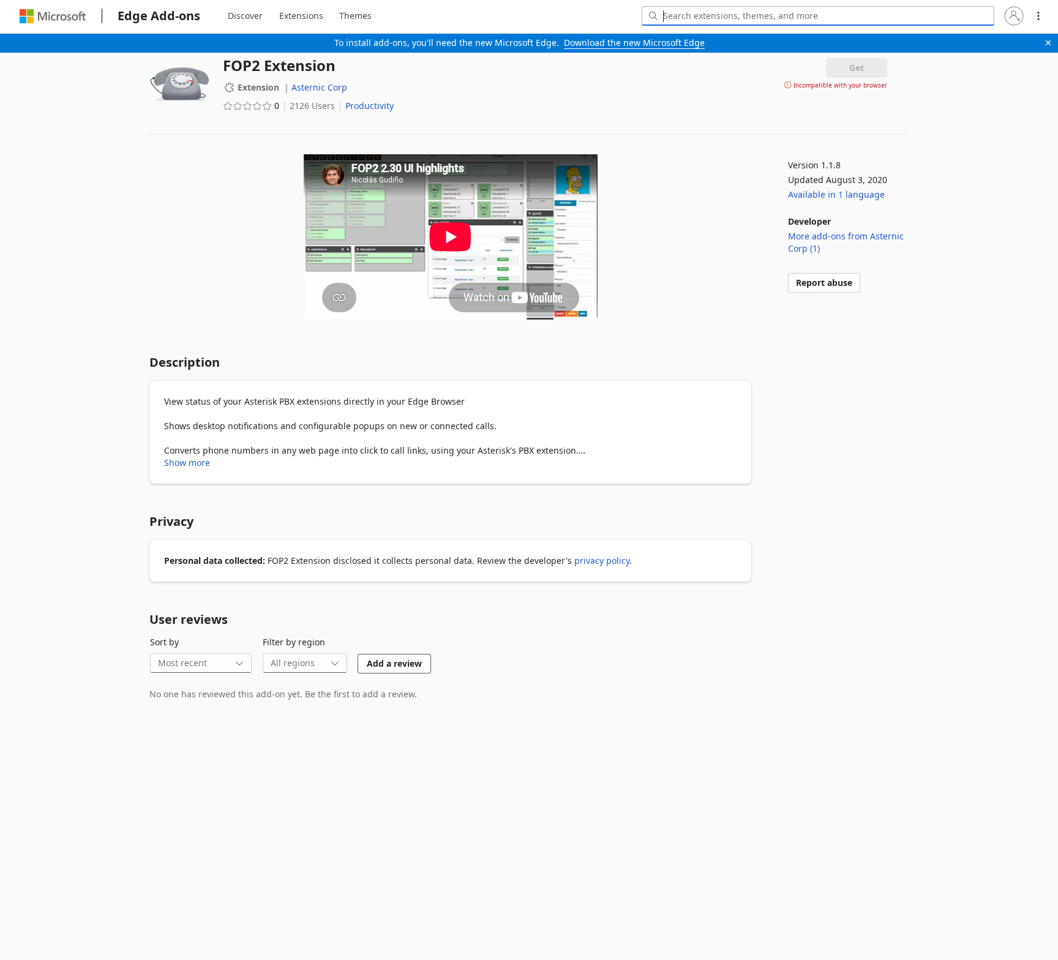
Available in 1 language (836, 194)
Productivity (369, 105)
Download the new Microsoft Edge (634, 42)
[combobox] (818, 16)
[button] (1014, 16)
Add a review (394, 663)
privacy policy (601, 560)
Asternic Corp (319, 87)
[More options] (1038, 16)
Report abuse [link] (824, 282)
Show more (187, 462)
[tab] (245, 16)
